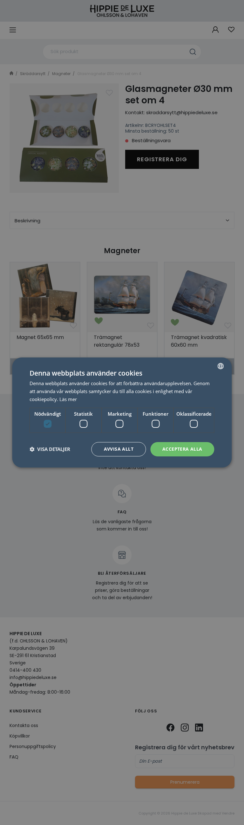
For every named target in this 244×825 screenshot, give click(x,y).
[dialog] (122, 412)
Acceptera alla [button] (182, 449)
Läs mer (68, 399)
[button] (50, 449)
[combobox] (221, 366)
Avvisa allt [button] (118, 449)
